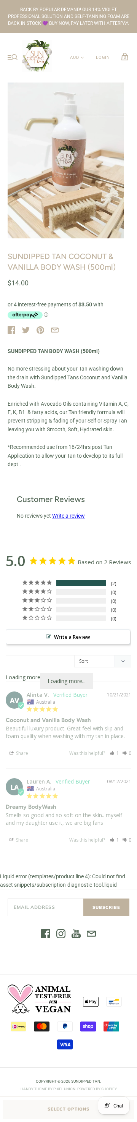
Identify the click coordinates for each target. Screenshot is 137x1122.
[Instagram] (60, 935)
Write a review (68, 516)
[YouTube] (76, 935)
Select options (68, 1109)
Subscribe (106, 907)
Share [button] (21, 753)
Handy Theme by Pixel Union (48, 1089)
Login (103, 57)
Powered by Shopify (97, 1089)
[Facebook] (45, 935)
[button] (114, 753)
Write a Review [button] (72, 636)
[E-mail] (91, 935)
